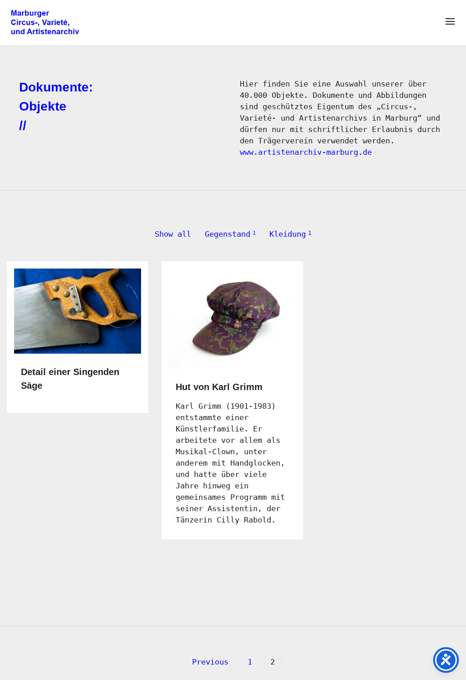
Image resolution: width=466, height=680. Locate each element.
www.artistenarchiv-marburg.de (306, 152)
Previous (207, 661)
